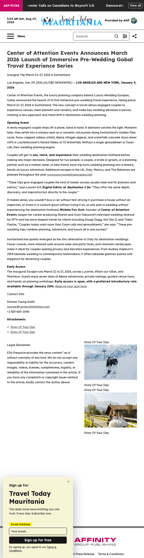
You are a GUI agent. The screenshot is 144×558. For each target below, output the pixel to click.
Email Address (20, 524)
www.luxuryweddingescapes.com (69, 174)
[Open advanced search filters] (125, 36)
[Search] (116, 36)
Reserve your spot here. (71, 286)
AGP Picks (11, 5)
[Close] (68, 481)
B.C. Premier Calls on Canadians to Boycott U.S (56, 6)
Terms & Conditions (111, 554)
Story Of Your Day (23, 327)
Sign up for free (37, 540)
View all (135, 5)
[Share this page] (134, 36)
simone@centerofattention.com (28, 306)
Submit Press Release (80, 554)
